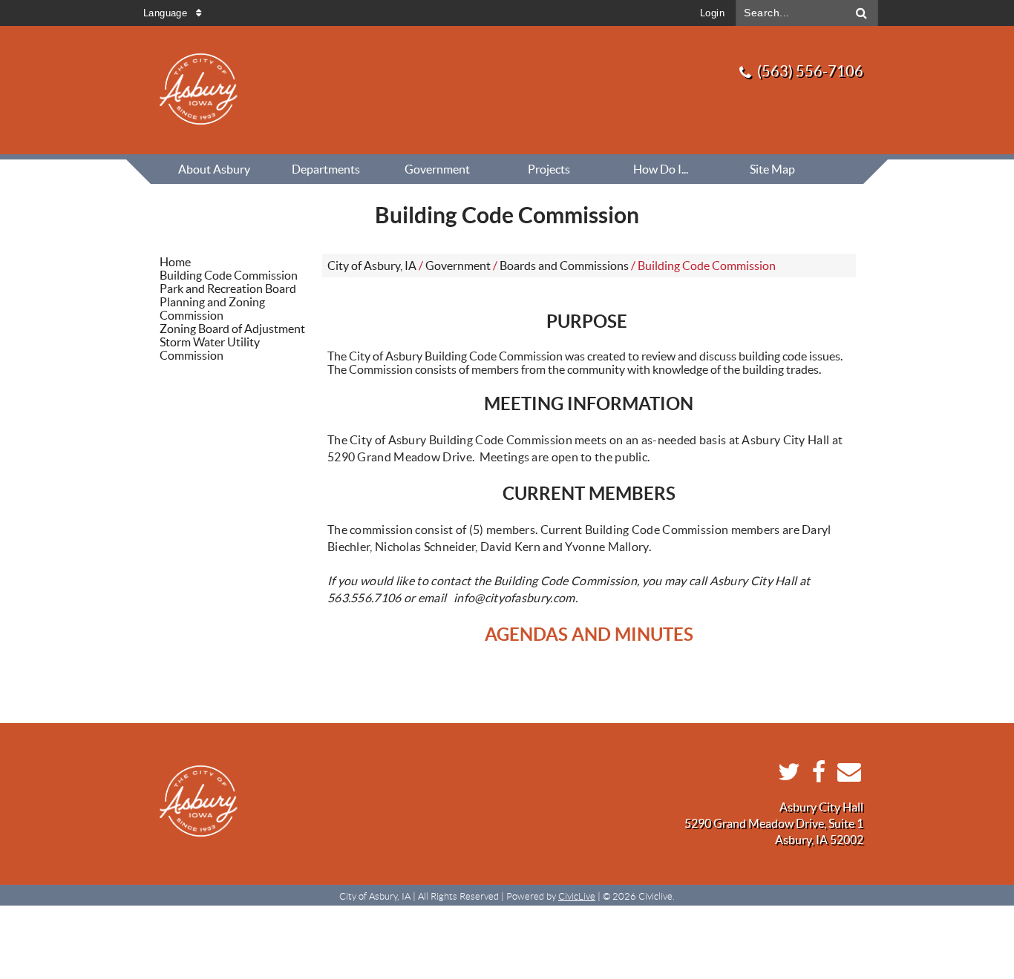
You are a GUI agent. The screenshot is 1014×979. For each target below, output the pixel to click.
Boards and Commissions (564, 265)
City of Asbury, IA (371, 265)
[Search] (861, 13)
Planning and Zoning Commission (212, 308)
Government (437, 169)
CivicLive (576, 896)
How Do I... (660, 169)
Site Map (772, 169)
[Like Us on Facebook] (815, 775)
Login (712, 13)
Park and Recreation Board (228, 288)
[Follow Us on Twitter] (785, 775)
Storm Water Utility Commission (210, 348)
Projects (549, 169)
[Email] (845, 775)
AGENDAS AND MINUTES (589, 634)
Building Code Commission (229, 275)
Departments (326, 169)
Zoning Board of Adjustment (232, 328)
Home (175, 261)
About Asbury (214, 169)
